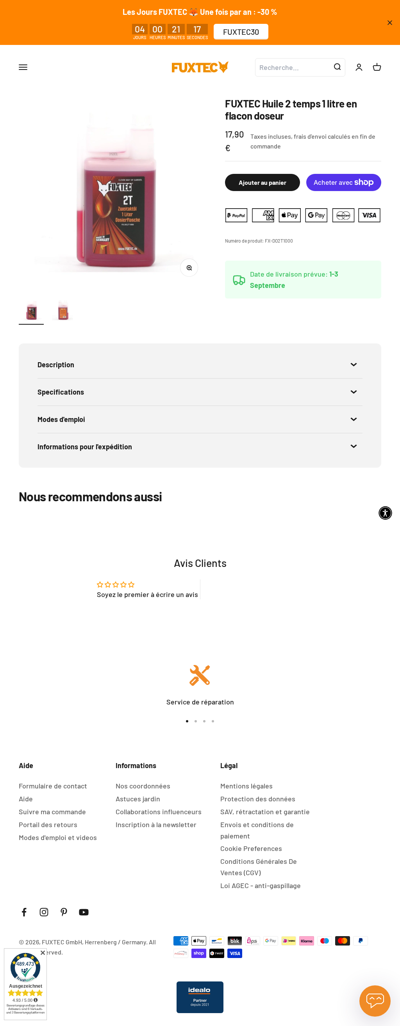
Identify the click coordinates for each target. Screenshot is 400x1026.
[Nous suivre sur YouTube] (84, 912)
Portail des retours (48, 824)
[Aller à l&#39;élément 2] (62, 311)
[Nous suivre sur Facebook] (24, 912)
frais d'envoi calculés (323, 136)
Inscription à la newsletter (156, 824)
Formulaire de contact (53, 785)
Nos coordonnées (143, 785)
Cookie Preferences (251, 848)
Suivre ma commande (52, 811)
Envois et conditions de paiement (257, 830)
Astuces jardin (138, 798)
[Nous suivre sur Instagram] (44, 912)
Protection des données (257, 798)
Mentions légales (246, 785)
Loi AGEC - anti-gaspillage (260, 885)
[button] (385, 513)
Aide (26, 798)
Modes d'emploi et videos (58, 837)
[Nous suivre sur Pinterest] (64, 912)
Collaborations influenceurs (159, 811)
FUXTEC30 (241, 31)
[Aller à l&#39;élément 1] (31, 311)
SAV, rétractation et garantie (265, 811)
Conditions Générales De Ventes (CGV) (258, 867)
